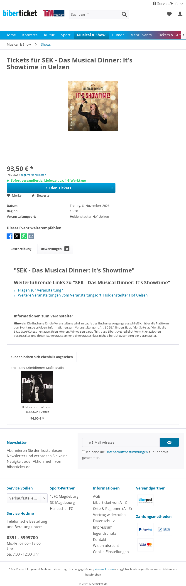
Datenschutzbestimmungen (127, 452)
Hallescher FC (61, 508)
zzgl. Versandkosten (33, 175)
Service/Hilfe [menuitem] (167, 3)
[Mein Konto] (180, 14)
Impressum (103, 527)
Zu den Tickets (58, 187)
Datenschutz (104, 520)
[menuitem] (99, 16)
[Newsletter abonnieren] (169, 442)
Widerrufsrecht (106, 545)
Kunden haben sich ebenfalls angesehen (41, 357)
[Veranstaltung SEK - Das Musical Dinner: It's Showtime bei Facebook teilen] (9, 238)
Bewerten (43, 195)
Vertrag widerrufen (109, 514)
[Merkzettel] (169, 14)
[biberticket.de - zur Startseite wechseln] (33, 19)
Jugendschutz (104, 533)
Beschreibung (21, 249)
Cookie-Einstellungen (111, 551)
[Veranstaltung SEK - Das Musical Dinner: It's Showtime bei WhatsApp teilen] (24, 238)
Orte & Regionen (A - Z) (112, 508)
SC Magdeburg (62, 502)
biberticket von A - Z (110, 502)
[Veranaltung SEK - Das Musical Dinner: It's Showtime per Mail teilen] (31, 238)
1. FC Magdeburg (64, 496)
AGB (96, 496)
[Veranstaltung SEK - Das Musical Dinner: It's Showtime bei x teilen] (16, 238)
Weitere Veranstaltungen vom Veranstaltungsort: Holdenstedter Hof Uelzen (82, 295)
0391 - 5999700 (22, 538)
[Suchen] (124, 14)
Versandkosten (104, 569)
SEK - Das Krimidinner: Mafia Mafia (37, 368)
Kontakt (99, 539)
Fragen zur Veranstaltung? (40, 290)
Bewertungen (54, 249)
